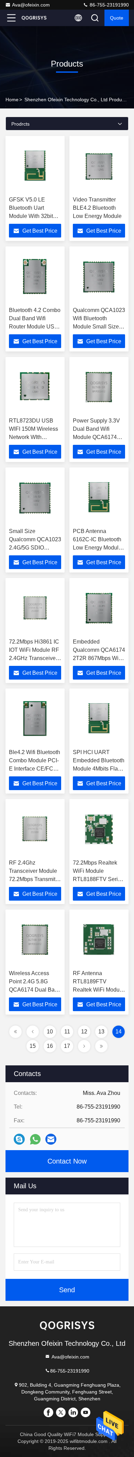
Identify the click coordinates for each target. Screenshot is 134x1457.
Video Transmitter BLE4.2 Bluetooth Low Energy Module (97, 208)
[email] (50, 1139)
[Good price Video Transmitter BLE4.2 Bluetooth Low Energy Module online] (99, 166)
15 (33, 1046)
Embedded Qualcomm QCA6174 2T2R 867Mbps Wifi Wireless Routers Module (99, 658)
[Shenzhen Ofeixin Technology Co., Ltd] (34, 18)
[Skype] (19, 1139)
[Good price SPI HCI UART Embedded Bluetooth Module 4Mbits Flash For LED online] (99, 718)
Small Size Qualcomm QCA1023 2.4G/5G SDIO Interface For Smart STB (35, 547)
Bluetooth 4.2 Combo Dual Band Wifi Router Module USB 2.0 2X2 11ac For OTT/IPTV (34, 326)
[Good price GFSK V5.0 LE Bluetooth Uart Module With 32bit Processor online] (35, 166)
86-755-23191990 (108, 5)
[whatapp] (35, 1139)
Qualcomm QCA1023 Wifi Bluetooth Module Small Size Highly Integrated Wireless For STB (99, 326)
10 (50, 1031)
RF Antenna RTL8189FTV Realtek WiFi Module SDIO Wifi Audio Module (98, 989)
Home (12, 99)
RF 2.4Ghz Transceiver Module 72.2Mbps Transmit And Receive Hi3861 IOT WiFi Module (34, 879)
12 (84, 1031)
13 (101, 1031)
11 (67, 1031)
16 (50, 1046)
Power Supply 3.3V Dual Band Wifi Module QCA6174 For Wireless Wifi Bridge (96, 437)
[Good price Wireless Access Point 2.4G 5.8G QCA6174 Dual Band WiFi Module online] (35, 940)
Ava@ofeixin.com (31, 5)
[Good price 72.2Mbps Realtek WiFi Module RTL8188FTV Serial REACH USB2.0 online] (99, 829)
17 (67, 1046)
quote (116, 18)
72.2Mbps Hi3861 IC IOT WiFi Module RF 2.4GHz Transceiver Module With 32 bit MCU (34, 658)
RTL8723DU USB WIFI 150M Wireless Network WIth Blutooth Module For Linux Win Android (33, 437)
